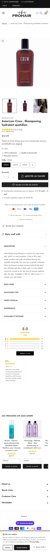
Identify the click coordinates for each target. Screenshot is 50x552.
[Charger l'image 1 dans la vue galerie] (9, 106)
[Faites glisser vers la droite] (46, 106)
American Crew (7, 118)
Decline (7, 547)
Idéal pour (9, 284)
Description (9, 246)
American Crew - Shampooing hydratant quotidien (29, 23)
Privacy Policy (34, 542)
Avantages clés (11, 292)
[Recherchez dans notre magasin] (41, 13)
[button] (25, 234)
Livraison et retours (13, 316)
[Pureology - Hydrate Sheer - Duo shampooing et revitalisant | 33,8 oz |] (32, 429)
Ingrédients (9, 308)
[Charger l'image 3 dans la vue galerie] (40, 106)
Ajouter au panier (11, 466)
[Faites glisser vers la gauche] (3, 106)
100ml (7, 165)
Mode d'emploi (10, 300)
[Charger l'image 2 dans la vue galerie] (25, 106)
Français (24, 516)
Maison (4, 23)
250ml (16, 165)
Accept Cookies (22, 547)
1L (33, 165)
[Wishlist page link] (37, 13)
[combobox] (11, 460)
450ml (25, 165)
